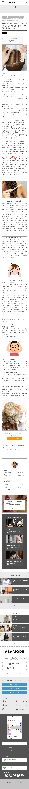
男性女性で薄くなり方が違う (10, 41)
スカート (7, 705)
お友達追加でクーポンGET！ (14, 768)
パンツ (20, 705)
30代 (15, 18)
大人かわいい (15, 16)
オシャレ (8, 20)
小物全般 (13, 20)
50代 (21, 18)
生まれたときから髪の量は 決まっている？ (13, 40)
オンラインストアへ (18, 680)
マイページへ (14, 743)
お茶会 (7, 18)
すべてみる (14, 605)
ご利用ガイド (10, 782)
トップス (7, 701)
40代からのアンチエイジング (8, 7)
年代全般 (11, 18)
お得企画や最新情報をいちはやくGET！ (15, 760)
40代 (18, 18)
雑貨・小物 (21, 709)
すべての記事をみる (9, 489)
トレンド (9, 16)
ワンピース (21, 701)
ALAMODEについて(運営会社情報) (15, 781)
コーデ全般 (4, 20)
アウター (7, 709)
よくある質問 (19, 782)
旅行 (19, 16)
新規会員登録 (14, 750)
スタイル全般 (4, 16)
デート (23, 16)
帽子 (17, 20)
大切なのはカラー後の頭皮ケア (10, 38)
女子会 (3, 18)
